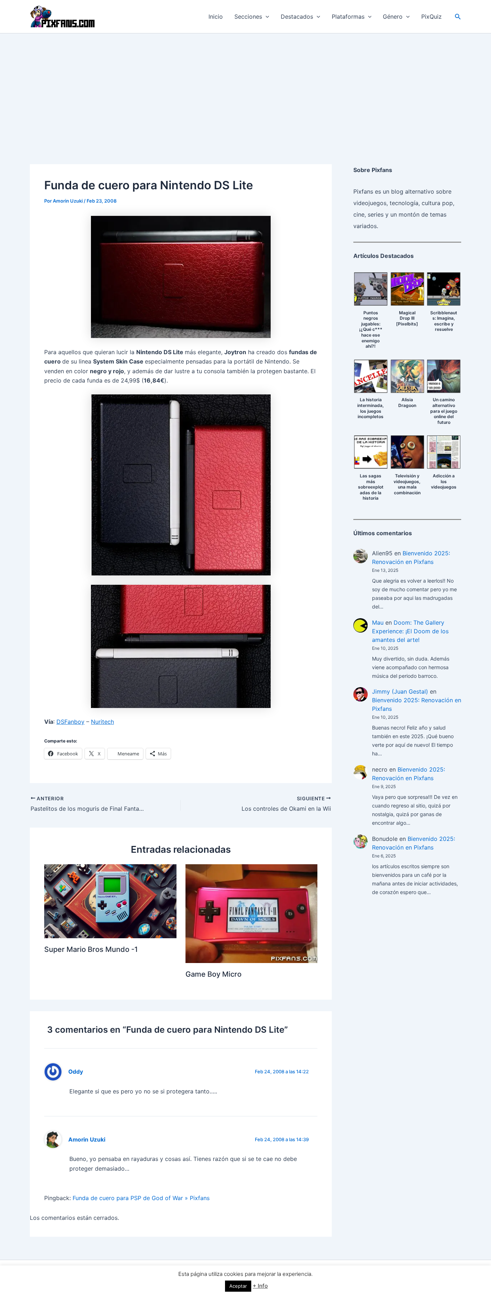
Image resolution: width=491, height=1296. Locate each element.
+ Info (260, 1285)
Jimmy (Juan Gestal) (400, 691)
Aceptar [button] (238, 1286)
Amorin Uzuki (86, 1139)
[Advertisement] (245, 87)
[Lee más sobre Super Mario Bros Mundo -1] (110, 900)
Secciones (248, 16)
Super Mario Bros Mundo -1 (91, 949)
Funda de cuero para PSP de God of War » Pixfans (141, 1198)
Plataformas (348, 16)
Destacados (297, 16)
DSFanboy (70, 721)
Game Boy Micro (213, 974)
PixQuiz (431, 16)
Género (393, 16)
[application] (265, 16)
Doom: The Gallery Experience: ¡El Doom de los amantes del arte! (410, 631)
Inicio (215, 16)
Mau (378, 622)
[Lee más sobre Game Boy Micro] (251, 913)
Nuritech (102, 721)
